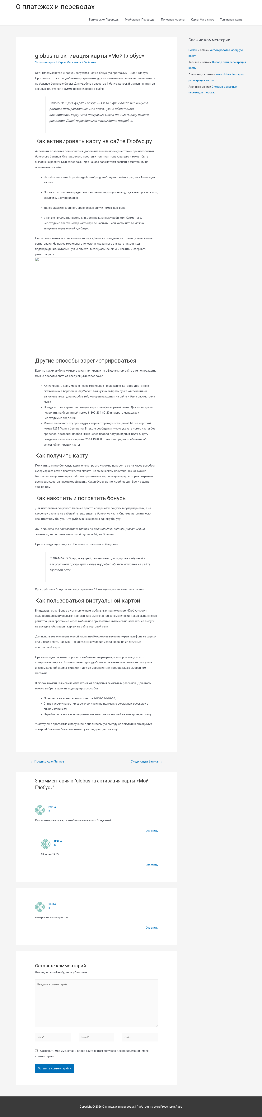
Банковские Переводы (104, 19)
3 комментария (45, 62)
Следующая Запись (146, 761)
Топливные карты (231, 19)
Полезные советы (173, 19)
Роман (193, 50)
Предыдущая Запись (47, 761)
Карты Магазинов (202, 19)
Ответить (152, 831)
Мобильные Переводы (140, 19)
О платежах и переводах (55, 7)
